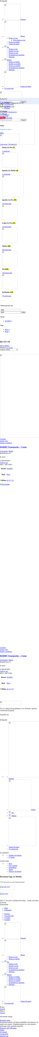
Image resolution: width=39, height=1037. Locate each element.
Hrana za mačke (14, 42)
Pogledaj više (4, 1028)
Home (2, 103)
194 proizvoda (7, 273)
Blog (10, 864)
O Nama (12, 857)
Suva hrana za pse (19, 40)
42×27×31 (10, 480)
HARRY (10, 469)
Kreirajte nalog (5, 1020)
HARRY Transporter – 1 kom (13, 447)
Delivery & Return (15, 871)
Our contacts (13, 866)
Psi (12, 813)
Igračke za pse (13, 51)
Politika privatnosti (15, 855)
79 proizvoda (6, 296)
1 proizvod (6, 151)
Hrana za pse (13, 38)
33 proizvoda (6, 227)
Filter (23, 312)
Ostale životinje (14, 44)
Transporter (4, 451)
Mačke (11, 451)
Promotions (12, 867)
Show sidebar (4, 346)
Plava (8, 683)
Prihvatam (13, 1028)
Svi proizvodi (13, 849)
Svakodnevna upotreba (16, 55)
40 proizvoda (6, 250)
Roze (8, 474)
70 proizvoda (6, 204)
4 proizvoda (6, 174)
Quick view (4, 441)
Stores (11, 869)
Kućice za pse (13, 53)
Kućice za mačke (14, 66)
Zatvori (2, 1009)
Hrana (33, 810)
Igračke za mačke (15, 64)
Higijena (12, 57)
